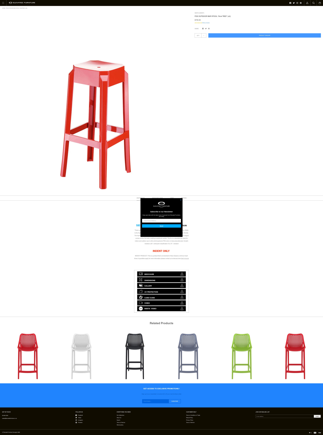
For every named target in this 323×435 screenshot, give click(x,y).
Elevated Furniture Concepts (10, 432)
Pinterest (80, 422)
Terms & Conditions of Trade (193, 415)
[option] (95, 100)
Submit (317, 416)
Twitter (79, 417)
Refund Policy (189, 417)
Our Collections (120, 415)
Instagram (80, 420)
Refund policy (120, 425)
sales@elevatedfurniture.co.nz (9, 418)
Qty (198, 35)
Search (118, 420)
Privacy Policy (189, 420)
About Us (119, 417)
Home (3, 8)
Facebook (80, 415)
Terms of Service (121, 422)
